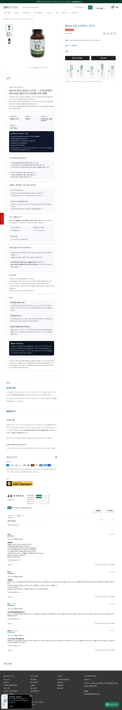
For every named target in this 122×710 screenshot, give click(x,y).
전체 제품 (26, 12)
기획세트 (17, 12)
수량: (66, 51)
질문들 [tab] (20, 516)
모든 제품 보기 (35, 691)
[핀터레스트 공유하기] (107, 33)
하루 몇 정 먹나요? (15, 315)
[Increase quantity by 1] (81, 51)
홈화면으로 (7, 19)
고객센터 (74, 12)
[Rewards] (111, 704)
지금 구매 (103, 58)
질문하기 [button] (97, 510)
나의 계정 (99, 8)
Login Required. (74, 40)
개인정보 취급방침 (63, 679)
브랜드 (49, 12)
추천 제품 (33, 679)
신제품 (32, 685)
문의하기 (6, 682)
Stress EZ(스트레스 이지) (13, 560)
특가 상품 (33, 688)
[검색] (90, 7)
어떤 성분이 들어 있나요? (17, 302)
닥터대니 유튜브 (9, 694)
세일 (57, 12)
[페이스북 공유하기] (104, 33)
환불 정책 (60, 685)
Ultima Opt (69, 33)
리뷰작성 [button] (109, 510)
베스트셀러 (7, 12)
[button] (111, 564)
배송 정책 (60, 688)
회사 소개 (7, 679)
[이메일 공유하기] (114, 33)
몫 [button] (10, 597)
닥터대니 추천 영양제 (10, 691)
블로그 (64, 12)
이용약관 (60, 682)
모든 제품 (14, 19)
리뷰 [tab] (9, 515)
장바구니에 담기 (77, 58)
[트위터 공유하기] (111, 33)
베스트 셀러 (34, 682)
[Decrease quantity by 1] (71, 51)
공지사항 (6, 688)
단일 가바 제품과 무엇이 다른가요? (20, 326)
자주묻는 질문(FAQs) (10, 685)
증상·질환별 (37, 12)
